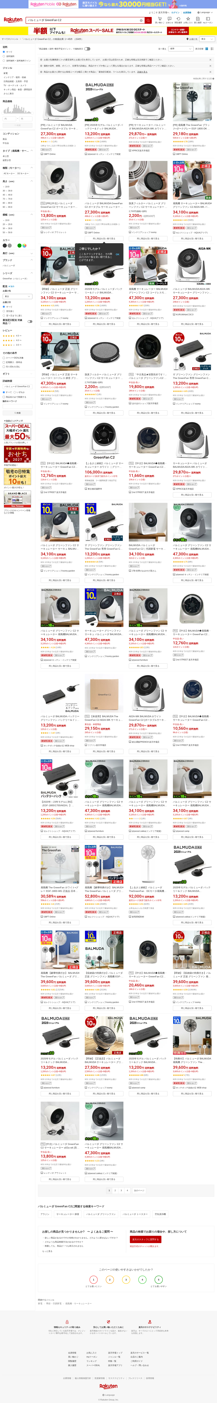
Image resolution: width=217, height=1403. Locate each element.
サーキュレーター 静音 (67, 1214)
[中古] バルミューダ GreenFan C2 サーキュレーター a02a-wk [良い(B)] (60, 1148)
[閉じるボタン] (210, 59)
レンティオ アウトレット (55, 232)
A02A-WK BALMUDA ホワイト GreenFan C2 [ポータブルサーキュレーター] (147, 720)
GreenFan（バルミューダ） (15, 278)
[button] (205, 13)
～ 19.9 (6, 187)
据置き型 (7, 160)
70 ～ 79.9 (7, 199)
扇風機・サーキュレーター (78, 1303)
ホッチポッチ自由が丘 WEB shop (59, 746)
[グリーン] (19, 246)
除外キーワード (10, 401)
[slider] (3, 113)
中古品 (6, 143)
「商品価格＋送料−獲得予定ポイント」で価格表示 (60, 49)
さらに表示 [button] (9, 93)
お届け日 (7, 302)
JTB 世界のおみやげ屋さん (144, 571)
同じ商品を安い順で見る (104, 238)
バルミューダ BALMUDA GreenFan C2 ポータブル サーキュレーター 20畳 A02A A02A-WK (104, 207)
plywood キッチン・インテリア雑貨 (104, 154)
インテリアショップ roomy (144, 232)
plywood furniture (140, 660)
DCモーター (23, 173)
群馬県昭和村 (138, 917)
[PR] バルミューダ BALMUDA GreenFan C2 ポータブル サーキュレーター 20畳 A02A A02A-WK (59, 128)
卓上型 (6, 156)
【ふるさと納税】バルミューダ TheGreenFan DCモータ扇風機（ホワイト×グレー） (146, 891)
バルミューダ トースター (135, 1214)
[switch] (30, 321)
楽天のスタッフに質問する (145, 1239)
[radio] (4, 52)
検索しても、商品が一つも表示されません (64, 1246)
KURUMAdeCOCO (184, 315)
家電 (40, 1303)
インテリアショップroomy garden (103, 407)
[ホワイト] (15, 246)
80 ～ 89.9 (7, 203)
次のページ (139, 1190)
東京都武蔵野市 (95, 489)
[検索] (148, 20)
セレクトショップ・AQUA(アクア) (192, 233)
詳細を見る (142, 72)
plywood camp (182, 831)
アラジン (45, 1214)
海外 (12, 286)
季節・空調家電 (54, 1303)
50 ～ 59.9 (7, 232)
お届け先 (7, 291)
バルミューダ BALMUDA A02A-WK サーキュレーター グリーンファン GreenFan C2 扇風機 (191, 292)
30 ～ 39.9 (7, 191)
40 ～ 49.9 (7, 195)
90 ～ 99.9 (7, 207)
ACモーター (9, 173)
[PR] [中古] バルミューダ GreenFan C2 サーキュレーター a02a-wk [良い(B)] (58, 207)
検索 (19, 125)
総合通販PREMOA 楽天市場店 (145, 742)
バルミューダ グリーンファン (101, 1214)
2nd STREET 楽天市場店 (55, 492)
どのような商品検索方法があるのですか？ (64, 1242)
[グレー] (10, 246)
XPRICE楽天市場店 (141, 151)
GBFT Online (50, 154)
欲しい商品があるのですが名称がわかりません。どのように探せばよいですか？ (81, 1238)
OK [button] (117, 254)
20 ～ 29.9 (7, 224)
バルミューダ (9, 265)
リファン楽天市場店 (97, 745)
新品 (5, 139)
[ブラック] (5, 246)
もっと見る (47, 1251)
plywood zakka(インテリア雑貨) (146, 831)
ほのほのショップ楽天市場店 (145, 403)
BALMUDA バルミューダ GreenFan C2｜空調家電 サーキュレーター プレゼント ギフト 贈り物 (147, 549)
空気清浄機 (160, 1214)
